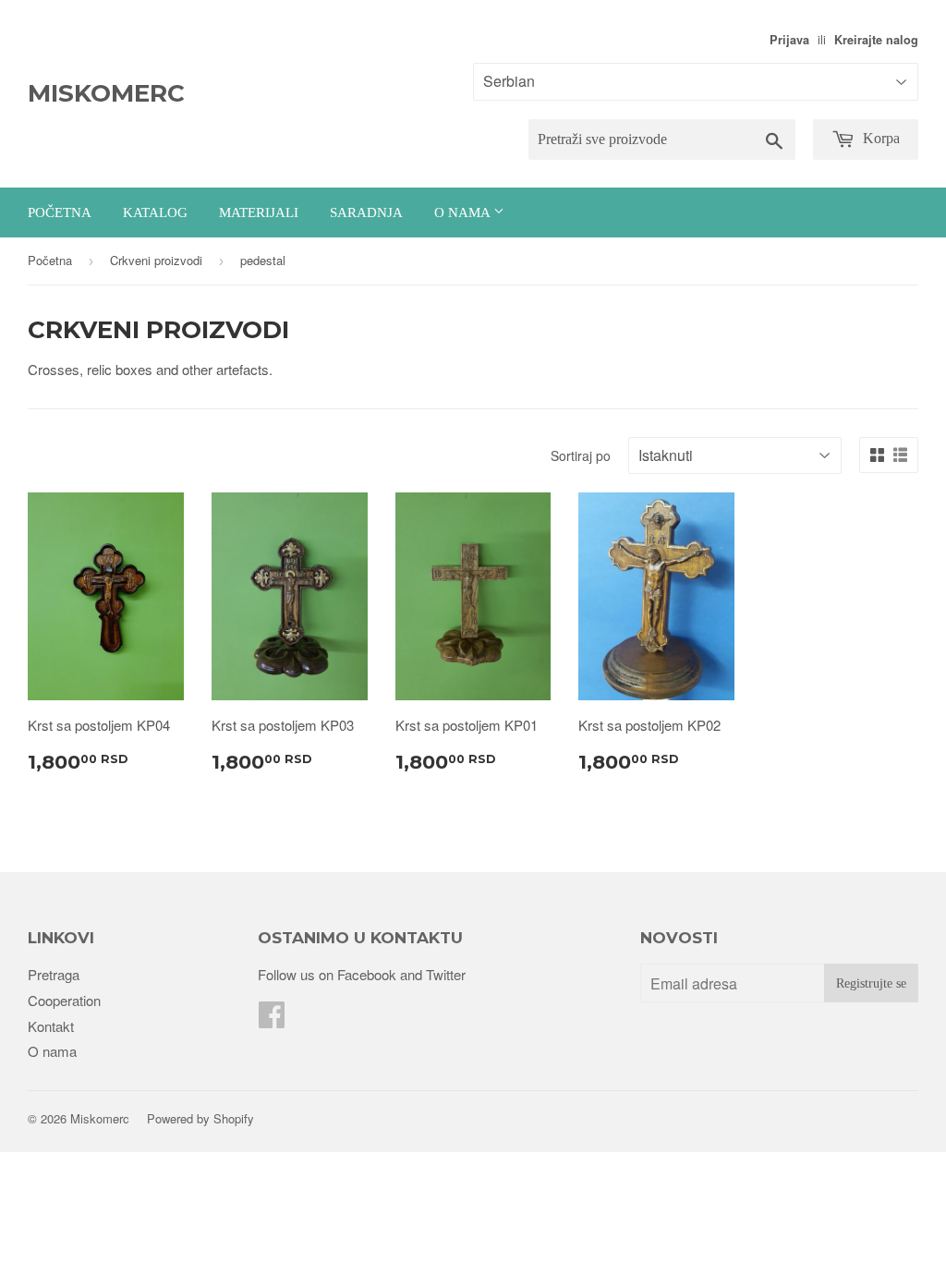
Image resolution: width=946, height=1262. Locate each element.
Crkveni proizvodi (156, 260)
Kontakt (51, 1026)
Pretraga (53, 974)
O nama (463, 212)
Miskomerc (106, 93)
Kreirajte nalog (876, 39)
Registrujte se (871, 983)
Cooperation (64, 1000)
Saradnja (366, 212)
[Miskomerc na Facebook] (271, 1019)
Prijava (789, 39)
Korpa (879, 138)
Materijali (258, 212)
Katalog (155, 212)
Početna (59, 212)
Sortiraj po (581, 455)
